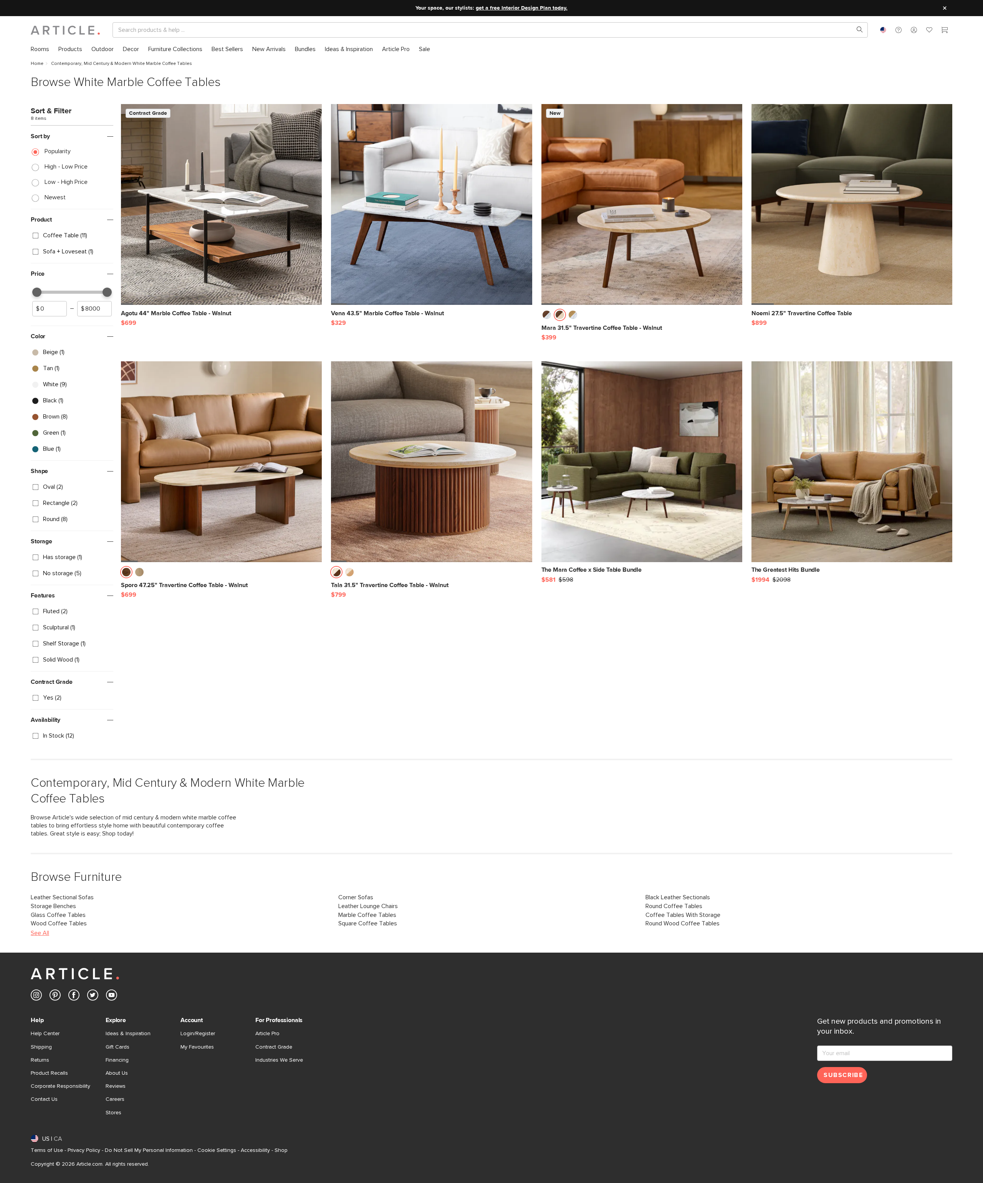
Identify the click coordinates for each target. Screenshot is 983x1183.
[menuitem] (40, 49)
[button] (898, 30)
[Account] (914, 30)
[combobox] (883, 30)
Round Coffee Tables (673, 906)
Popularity (58, 151)
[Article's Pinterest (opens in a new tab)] (55, 997)
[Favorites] (929, 31)
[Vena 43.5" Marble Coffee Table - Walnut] (431, 204)
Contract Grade (273, 1047)
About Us (117, 1073)
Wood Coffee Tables (59, 923)
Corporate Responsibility (60, 1086)
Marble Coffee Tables (367, 915)
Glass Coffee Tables (58, 915)
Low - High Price (66, 182)
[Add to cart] (314, 317)
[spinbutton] (49, 308)
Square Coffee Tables (367, 923)
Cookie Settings (216, 1150)
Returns (40, 1060)
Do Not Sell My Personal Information (149, 1150)
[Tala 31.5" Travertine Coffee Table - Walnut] (431, 461)
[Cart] (945, 31)
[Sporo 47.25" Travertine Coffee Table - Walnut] (221, 461)
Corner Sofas (355, 897)
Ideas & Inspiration (128, 1033)
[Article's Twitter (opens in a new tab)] (92, 997)
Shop (281, 1150)
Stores (113, 1112)
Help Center (45, 1033)
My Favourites (197, 1047)
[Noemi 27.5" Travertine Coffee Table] (851, 204)
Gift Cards (117, 1047)
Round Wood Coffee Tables (682, 923)
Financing (117, 1060)
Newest (55, 197)
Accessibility (255, 1150)
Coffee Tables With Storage (682, 915)
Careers (115, 1099)
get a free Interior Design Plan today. (522, 8)
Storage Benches (53, 906)
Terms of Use (47, 1150)
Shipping (41, 1047)
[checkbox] (72, 235)
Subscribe (843, 1075)
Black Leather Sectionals (677, 897)
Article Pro (267, 1033)
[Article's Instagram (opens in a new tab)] (36, 997)
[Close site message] (944, 8)
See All (40, 933)
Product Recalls (49, 1073)
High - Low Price (66, 167)
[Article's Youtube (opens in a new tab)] (111, 997)
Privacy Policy (84, 1150)
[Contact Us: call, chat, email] (898, 30)
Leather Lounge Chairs (368, 906)
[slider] (36, 292)
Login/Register (197, 1033)
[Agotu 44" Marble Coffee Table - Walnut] (221, 204)
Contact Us (44, 1099)
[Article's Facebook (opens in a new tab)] (73, 997)
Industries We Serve (279, 1060)
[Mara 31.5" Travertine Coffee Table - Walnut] (641, 204)
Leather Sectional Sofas (62, 897)
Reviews (116, 1086)
